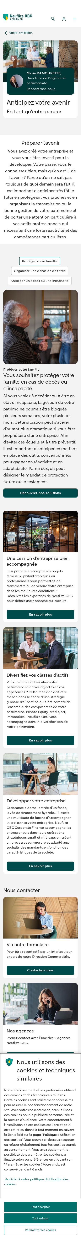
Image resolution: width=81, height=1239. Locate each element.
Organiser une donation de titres (39, 271)
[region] (40, 1146)
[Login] (64, 19)
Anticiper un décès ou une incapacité (40, 281)
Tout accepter (40, 1207)
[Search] (53, 19)
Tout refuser (40, 1218)
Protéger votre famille (39, 261)
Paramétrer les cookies (40, 1230)
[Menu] (74, 19)
